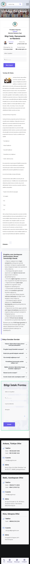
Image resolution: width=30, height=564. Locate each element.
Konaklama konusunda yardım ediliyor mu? (15, 362)
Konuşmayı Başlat (8, 49)
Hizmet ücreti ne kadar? (10, 372)
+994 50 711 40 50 (14, 485)
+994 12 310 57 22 (14, 487)
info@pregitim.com (10, 460)
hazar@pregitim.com (22, 49)
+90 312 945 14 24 (22, 43)
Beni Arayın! (9, 65)
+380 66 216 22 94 (14, 521)
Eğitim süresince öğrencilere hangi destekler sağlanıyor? (14, 367)
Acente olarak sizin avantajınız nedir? (14, 376)
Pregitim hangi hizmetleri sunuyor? (13, 349)
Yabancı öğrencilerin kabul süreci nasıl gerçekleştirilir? (14, 344)
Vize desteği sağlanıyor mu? (11, 357)
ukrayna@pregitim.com (12, 530)
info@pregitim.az (10, 494)
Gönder (9, 424)
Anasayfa (3, 15)
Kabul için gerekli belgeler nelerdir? (13, 353)
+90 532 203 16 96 (14, 451)
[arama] (20, 4)
